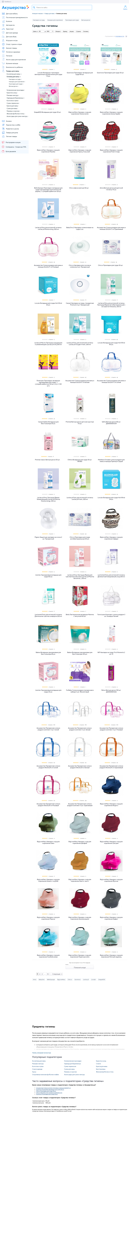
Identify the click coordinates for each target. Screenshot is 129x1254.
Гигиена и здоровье (13, 52)
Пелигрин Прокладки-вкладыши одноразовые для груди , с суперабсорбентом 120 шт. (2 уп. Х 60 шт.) (48, 383)
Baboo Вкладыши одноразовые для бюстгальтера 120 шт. (79, 653)
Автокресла (10, 25)
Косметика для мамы (14, 74)
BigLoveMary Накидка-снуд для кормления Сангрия (111, 842)
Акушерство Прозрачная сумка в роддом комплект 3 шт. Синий (48, 729)
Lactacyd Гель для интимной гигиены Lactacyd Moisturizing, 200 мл (48, 228)
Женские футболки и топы (16, 114)
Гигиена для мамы (14, 76)
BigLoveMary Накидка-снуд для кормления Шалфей (80, 842)
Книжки (9, 121)
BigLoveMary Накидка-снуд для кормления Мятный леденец (111, 956)
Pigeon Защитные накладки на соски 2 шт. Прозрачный (48, 538)
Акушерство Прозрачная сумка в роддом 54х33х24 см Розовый (48, 804)
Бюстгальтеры (100, 1069)
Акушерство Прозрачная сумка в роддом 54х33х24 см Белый (80, 766)
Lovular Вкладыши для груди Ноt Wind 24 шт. (111, 498)
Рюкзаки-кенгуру (13, 95)
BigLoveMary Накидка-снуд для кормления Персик (48, 918)
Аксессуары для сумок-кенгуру (17, 116)
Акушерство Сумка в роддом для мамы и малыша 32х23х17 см (53, 1088)
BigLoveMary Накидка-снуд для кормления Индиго (111, 804)
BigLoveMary (61, 979)
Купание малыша (12, 63)
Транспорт (10, 29)
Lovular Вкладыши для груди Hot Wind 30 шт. (48, 304)
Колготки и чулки (13, 100)
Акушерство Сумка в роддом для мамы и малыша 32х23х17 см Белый (79, 381)
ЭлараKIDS (101, 979)
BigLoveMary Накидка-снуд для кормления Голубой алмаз (48, 956)
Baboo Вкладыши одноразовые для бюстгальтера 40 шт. (48, 653)
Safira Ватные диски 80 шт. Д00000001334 (111, 422)
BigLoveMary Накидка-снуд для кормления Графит (111, 918)
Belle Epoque (51, 979)
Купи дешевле (11, 151)
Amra (34, 979)
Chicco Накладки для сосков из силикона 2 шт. (49, 1092)
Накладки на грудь (15, 79)
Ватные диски (13, 86)
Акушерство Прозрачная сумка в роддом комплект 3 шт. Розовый (111, 729)
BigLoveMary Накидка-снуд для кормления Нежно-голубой (48, 880)
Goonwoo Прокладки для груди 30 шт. (110, 73)
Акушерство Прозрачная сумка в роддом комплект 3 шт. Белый (80, 729)
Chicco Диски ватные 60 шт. (79, 188)
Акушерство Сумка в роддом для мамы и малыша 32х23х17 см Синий (111, 381)
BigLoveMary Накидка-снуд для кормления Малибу (48, 151)
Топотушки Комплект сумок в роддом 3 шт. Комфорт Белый (111, 615)
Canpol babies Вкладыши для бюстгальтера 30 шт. (48, 422)
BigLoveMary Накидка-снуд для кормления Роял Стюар (111, 151)
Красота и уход (12, 93)
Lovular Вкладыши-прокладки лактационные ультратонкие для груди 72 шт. (48, 74)
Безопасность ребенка (14, 67)
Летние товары (11, 136)
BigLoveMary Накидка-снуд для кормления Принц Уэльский (80, 151)
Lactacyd (86, 979)
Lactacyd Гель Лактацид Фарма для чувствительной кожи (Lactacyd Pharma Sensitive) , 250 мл (80, 576)
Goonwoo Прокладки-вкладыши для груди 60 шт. (80, 73)
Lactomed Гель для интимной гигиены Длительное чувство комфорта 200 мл (48, 615)
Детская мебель (12, 14)
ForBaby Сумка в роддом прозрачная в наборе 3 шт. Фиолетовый (80, 691)
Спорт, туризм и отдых (14, 44)
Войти (125, 9)
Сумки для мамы (12, 108)
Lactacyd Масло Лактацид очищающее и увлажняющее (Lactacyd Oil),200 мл (48, 343)
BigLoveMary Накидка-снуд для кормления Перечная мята (80, 956)
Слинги (98, 1064)
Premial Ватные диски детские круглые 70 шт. (80, 422)
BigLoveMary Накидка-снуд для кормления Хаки (48, 842)
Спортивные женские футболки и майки (45, 1074)
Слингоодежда (37, 1069)
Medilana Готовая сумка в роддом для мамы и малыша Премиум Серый (111, 460)
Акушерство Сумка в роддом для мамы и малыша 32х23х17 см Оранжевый (111, 228)
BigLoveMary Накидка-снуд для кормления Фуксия (111, 880)
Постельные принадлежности (17, 17)
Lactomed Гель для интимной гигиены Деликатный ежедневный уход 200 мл (111, 575)
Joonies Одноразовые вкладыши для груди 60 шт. (48, 575)
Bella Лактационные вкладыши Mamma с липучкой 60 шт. (80, 615)
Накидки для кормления (17, 81)
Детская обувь (11, 36)
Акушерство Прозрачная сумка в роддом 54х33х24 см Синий (48, 766)
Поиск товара (34, 7)
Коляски (9, 21)
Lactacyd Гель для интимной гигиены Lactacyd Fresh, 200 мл (80, 498)
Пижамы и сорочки (13, 111)
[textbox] (62, 7)
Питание (9, 56)
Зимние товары (11, 48)
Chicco (70, 979)
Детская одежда (12, 33)
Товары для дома (12, 132)
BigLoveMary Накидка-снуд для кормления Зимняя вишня (80, 918)
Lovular (93, 979)
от (37, 31)
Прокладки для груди (16, 84)
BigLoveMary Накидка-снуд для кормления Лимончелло (80, 113)
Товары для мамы (12, 71)
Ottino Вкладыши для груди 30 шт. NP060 (80, 460)
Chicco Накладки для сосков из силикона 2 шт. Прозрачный (80, 266)
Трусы (34, 1072)
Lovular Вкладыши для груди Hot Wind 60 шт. (111, 343)
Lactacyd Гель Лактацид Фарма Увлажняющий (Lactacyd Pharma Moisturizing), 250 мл (48, 499)
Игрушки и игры (12, 40)
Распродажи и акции (13, 142)
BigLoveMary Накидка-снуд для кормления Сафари (111, 538)
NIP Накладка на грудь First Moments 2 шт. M (111, 653)
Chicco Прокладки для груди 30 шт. (110, 265)
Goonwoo (78, 979)
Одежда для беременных (16, 98)
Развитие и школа (12, 129)
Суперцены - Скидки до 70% (16, 147)
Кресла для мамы (13, 106)
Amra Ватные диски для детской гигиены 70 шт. (111, 188)
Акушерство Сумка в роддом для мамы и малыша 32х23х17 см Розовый (48, 266)
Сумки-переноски (13, 103)
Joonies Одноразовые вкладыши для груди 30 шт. (48, 691)
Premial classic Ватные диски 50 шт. (47, 460)
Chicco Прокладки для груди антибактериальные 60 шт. (80, 538)
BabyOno (41, 979)
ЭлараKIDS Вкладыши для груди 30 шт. (47, 112)
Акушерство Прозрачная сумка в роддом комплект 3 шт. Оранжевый (79, 804)
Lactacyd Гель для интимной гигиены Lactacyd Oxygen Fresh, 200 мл (80, 343)
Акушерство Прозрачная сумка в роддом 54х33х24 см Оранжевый (111, 766)
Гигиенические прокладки (16, 90)
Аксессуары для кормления (16, 59)
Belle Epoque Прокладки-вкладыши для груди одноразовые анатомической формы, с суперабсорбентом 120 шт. (48, 189)
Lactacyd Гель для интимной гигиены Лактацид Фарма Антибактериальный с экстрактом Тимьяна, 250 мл (111, 304)
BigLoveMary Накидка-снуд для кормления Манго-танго (80, 880)
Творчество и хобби (13, 125)
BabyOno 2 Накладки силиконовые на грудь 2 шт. (79, 228)
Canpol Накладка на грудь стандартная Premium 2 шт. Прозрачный (80, 304)
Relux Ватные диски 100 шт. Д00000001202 (111, 691)
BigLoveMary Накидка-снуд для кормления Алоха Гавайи (111, 113)
